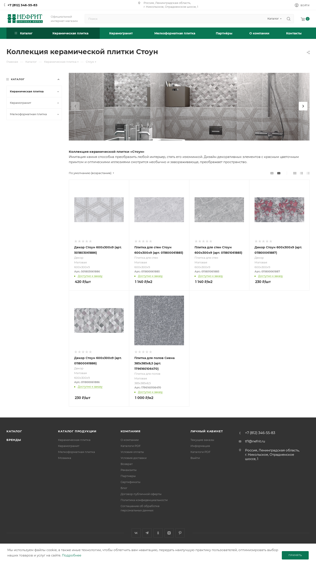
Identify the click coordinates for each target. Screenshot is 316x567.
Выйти (195, 458)
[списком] (301, 173)
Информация (200, 446)
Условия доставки (134, 458)
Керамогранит (68, 446)
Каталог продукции (77, 431)
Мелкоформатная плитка (76, 452)
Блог (124, 488)
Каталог (14, 431)
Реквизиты (129, 470)
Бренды (13, 440)
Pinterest (180, 533)
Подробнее (71, 555)
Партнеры (128, 476)
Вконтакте (136, 533)
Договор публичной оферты (141, 494)
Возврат (127, 464)
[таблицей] (308, 173)
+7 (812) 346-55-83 (22, 5)
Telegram (147, 533)
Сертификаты (130, 482)
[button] (303, 106)
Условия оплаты (132, 452)
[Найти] (288, 18)
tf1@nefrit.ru (255, 441)
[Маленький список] (272, 173)
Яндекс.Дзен (169, 533)
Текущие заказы (202, 440)
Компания (131, 431)
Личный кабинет (206, 431)
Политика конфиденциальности (144, 500)
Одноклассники (158, 533)
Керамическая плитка (74, 440)
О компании (130, 440)
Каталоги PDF (131, 446)
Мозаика (64, 458)
